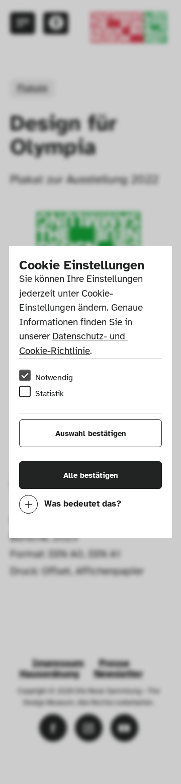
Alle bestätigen (90, 475)
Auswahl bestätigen (90, 433)
